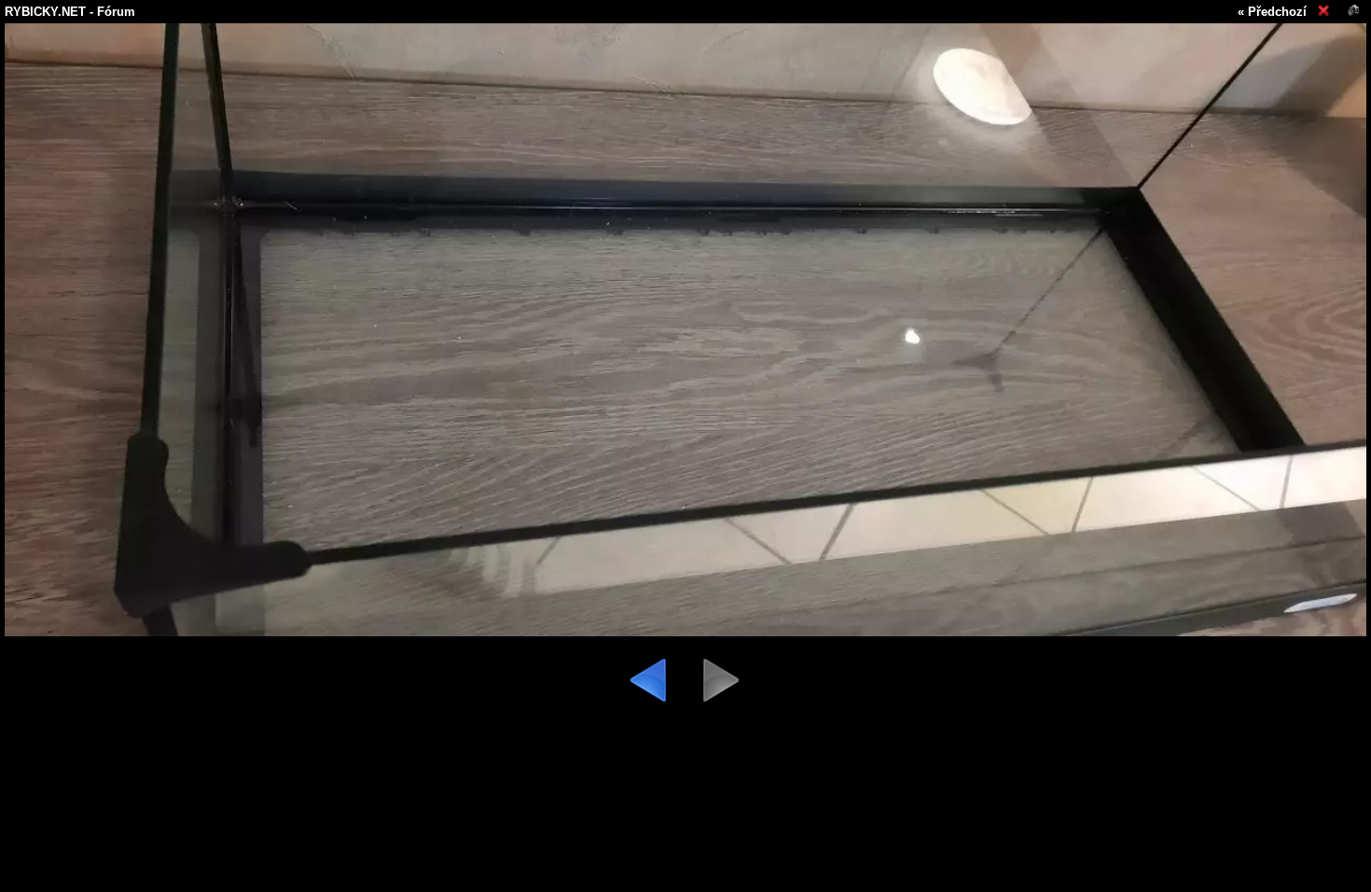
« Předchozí (1272, 12)
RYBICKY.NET (45, 12)
